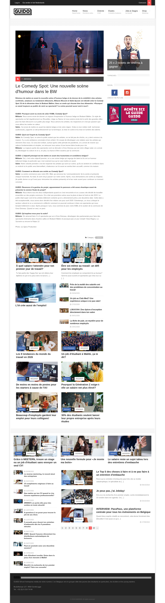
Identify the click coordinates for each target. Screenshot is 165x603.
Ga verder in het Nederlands (33, 3)
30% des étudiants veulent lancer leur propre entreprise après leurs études (80, 418)
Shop (145, 12)
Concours (142, 3)
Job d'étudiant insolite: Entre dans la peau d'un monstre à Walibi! (39, 556)
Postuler (21, 260)
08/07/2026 (33, 260)
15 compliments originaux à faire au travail (39, 485)
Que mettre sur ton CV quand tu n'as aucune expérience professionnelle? (39, 494)
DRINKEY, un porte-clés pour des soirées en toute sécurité (37, 504)
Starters (99, 237)
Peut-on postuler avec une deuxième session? (39, 547)
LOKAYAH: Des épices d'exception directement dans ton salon (86, 311)
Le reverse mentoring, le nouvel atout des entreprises (39, 475)
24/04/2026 (79, 260)
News (88, 12)
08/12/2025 (34, 379)
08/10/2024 (79, 482)
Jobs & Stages (131, 12)
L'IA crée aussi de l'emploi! (31, 305)
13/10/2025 (79, 453)
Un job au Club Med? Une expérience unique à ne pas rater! (85, 299)
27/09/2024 (78, 519)
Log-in (17, 3)
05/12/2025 (79, 379)
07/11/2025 (79, 409)
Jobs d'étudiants (69, 348)
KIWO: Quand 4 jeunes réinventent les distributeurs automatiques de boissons (40, 536)
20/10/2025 (31, 453)
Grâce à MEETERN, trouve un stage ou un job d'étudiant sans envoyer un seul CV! (35, 462)
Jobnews (67, 260)
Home (76, 12)
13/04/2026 (33, 299)
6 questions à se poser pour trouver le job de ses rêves (40, 514)
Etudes (114, 12)
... (97, 528)
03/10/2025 (126, 453)
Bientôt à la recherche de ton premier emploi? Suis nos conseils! (39, 566)
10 (94, 528)
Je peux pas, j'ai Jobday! (110, 491)
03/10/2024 (79, 501)
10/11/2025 (34, 409)
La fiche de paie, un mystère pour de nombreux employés (86, 322)
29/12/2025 (84, 348)
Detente (100, 12)
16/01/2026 (34, 348)
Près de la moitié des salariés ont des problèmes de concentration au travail (86, 287)
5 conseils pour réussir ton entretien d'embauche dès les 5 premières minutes (39, 524)
